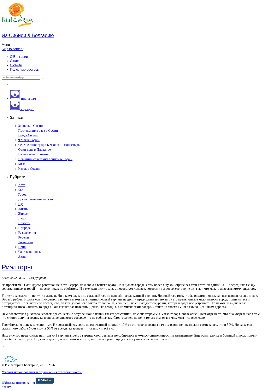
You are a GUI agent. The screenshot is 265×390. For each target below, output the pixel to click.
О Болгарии (19, 56)
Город (22, 194)
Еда (20, 204)
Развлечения (27, 232)
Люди (22, 218)
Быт (21, 189)
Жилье (23, 213)
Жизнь (23, 209)
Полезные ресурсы (25, 69)
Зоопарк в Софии (30, 125)
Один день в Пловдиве (34, 149)
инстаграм (28, 98)
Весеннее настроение (33, 154)
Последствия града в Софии (38, 130)
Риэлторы (17, 267)
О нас (14, 61)
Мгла (21, 164)
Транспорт (25, 242)
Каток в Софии (29, 168)
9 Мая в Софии (29, 140)
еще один (27, 109)
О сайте (16, 65)
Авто (21, 185)
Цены (22, 247)
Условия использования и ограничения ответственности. (42, 372)
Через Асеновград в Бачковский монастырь (49, 145)
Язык (22, 256)
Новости (24, 223)
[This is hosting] (11, 361)
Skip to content (12, 49)
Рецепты (24, 237)
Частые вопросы (29, 251)
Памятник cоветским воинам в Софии (45, 159)
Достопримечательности (35, 199)
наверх (6, 386)
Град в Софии (28, 135)
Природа (24, 228)
